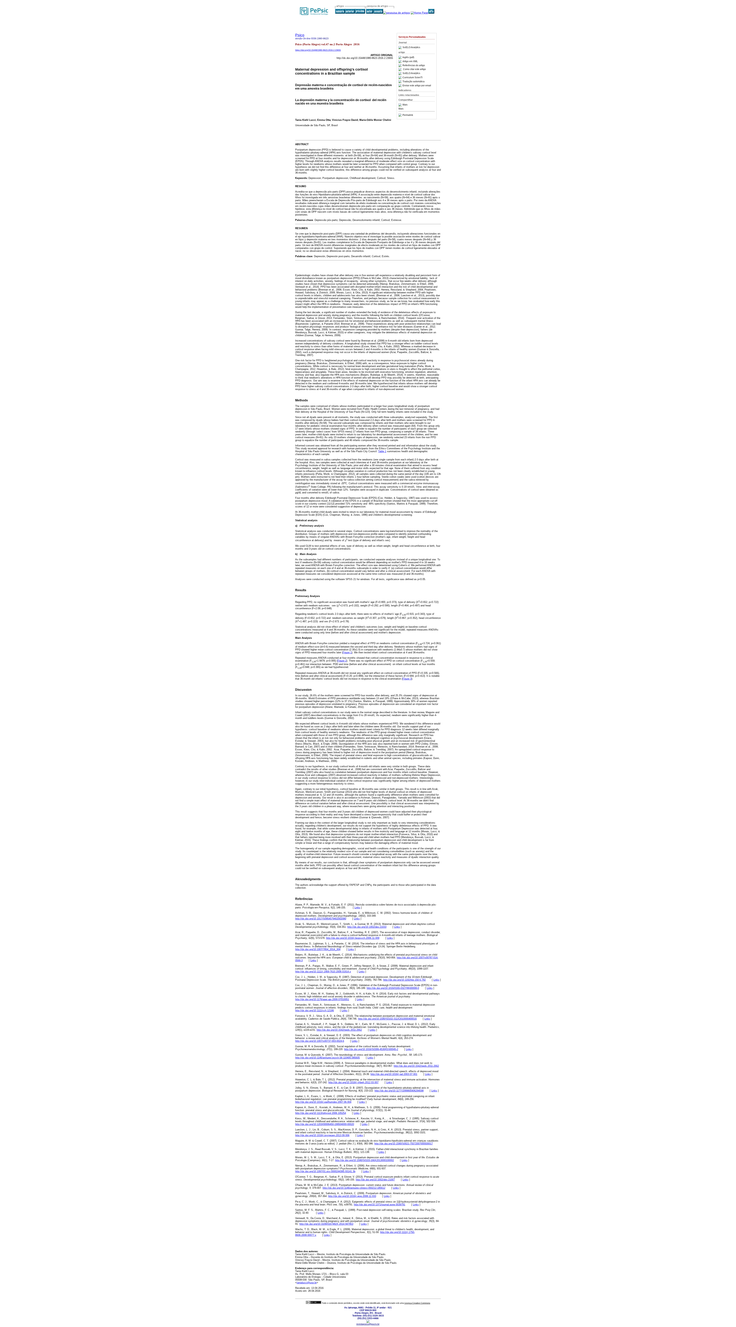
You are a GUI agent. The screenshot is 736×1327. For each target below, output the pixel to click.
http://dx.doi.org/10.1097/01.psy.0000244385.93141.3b (325, 1171)
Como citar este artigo (414, 69)
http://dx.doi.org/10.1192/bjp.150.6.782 (404, 979)
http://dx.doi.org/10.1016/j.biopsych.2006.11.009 (352, 938)
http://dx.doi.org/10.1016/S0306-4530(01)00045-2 (371, 1049)
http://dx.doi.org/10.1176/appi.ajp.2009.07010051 (322, 999)
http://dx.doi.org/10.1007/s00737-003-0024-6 (319, 1041)
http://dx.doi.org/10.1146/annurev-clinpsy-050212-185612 (354, 1187)
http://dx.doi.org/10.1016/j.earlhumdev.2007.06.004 (323, 1102)
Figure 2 (342, 660)
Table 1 (382, 451)
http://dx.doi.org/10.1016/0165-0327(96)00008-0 (393, 988)
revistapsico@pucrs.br (368, 1324)
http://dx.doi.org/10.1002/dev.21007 (375, 1179)
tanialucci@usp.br (307, 1282)
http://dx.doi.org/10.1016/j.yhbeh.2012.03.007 (353, 1082)
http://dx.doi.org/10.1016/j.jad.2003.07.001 (393, 1074)
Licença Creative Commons (417, 1303)
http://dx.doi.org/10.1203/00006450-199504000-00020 (324, 1124)
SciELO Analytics (411, 47)
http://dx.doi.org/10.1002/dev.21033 (366, 926)
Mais (404, 105)
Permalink (407, 115)
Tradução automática (413, 81)
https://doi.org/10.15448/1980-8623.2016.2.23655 (318, 50)
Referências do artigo (413, 65)
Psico (299, 35)
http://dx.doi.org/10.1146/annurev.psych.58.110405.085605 (327, 1057)
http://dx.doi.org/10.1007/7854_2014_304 (317, 949)
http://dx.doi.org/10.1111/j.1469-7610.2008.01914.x (323, 971)
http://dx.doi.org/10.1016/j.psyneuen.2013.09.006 (322, 1135)
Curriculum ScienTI (412, 77)
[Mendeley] (400, 105)
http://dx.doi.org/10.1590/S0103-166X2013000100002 (364, 1160)
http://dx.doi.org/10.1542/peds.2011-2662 (339, 1029)
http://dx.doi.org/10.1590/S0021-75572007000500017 (403, 1143)
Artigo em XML (410, 61)
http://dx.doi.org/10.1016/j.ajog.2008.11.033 (352, 1196)
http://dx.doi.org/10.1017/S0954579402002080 (320, 918)
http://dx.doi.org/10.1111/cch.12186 (314, 1010)
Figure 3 (407, 678)
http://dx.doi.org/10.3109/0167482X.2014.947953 (326, 1223)
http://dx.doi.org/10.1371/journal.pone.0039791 (379, 1204)
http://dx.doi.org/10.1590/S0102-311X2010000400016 (387, 1018)
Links (357, 907)
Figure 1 (347, 652)
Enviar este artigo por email (416, 85)
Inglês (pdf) (408, 57)
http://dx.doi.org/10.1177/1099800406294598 (399, 1090)
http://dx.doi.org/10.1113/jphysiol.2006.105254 (320, 1113)
